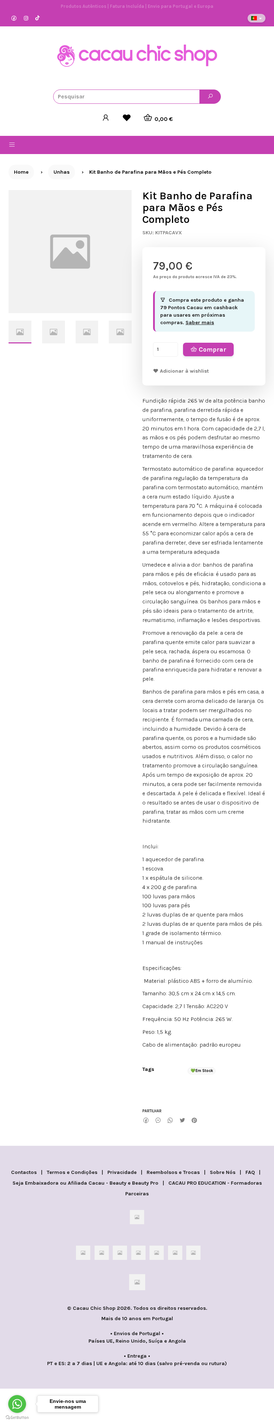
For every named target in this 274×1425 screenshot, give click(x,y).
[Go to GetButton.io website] (17, 1417)
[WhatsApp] (170, 1121)
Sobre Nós (222, 1172)
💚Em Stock (202, 1070)
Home (21, 172)
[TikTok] (37, 18)
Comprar (211, 349)
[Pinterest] (194, 1121)
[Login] (105, 118)
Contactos (24, 1172)
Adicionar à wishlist (183, 371)
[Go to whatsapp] (17, 1404)
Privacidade (122, 1172)
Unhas (62, 172)
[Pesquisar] (210, 97)
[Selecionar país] (256, 18)
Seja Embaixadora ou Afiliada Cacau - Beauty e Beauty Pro (85, 1183)
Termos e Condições (72, 1172)
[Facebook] (14, 18)
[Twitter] (182, 1121)
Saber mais (200, 323)
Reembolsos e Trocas (173, 1172)
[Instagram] (26, 18)
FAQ (250, 1172)
